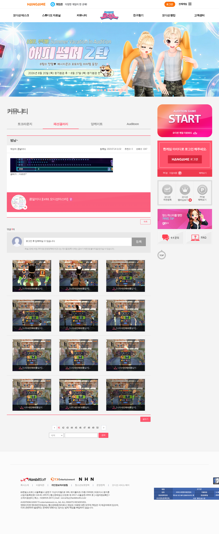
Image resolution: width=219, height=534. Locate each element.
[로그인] (169, 4)
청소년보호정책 (82, 485)
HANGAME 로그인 (185, 159)
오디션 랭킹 (168, 15)
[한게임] (36, 4)
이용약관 (40, 485)
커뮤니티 (82, 15)
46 (80, 427)
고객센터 (199, 15)
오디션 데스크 (21, 15)
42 (63, 427)
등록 (139, 241)
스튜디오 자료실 (51, 15)
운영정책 (100, 485)
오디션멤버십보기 (183, 198)
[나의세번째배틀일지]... (33, 288)
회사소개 (25, 485)
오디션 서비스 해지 (120, 485)
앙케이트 (96, 124)
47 (84, 427)
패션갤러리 (61, 124)
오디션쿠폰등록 (167, 198)
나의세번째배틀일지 (127, 367)
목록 (145, 221)
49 (93, 427)
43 (67, 427)
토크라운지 (25, 124)
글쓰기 (145, 419)
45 (76, 427)
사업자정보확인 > (102, 495)
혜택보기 (203, 173)
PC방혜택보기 (202, 198)
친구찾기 (138, 15)
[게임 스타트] (184, 116)
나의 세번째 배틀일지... (80, 407)
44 (72, 427)
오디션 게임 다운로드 (184, 132)
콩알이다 (21, 149)
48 (89, 427)
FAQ (199, 238)
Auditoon (133, 124)
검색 (103, 435)
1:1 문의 (170, 238)
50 (97, 427)
